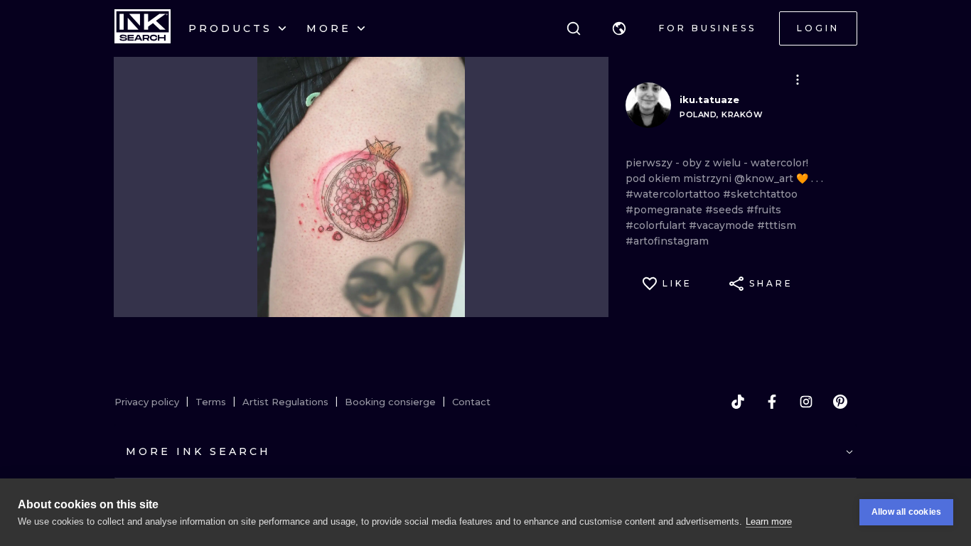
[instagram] (806, 402)
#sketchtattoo (760, 194)
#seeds (725, 209)
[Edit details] (797, 80)
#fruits (763, 209)
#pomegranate (665, 209)
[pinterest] (840, 402)
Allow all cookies (906, 512)
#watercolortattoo (674, 194)
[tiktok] (738, 402)
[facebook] (772, 402)
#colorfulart (657, 225)
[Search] (574, 28)
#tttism (776, 225)
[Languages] (619, 28)
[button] (619, 28)
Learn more (769, 521)
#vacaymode (723, 225)
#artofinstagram (667, 241)
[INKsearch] (142, 28)
